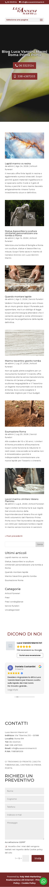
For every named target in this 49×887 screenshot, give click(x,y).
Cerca (40, 544)
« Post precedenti (13, 536)
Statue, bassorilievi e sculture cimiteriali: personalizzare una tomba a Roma (21, 233)
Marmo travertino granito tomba (23, 361)
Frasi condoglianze (14, 602)
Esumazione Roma (15, 431)
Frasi (7, 597)
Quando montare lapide (18, 296)
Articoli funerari (36, 504)
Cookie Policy (29, 883)
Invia (38, 858)
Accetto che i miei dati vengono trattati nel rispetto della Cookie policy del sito (24, 849)
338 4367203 (26, 76)
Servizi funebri (36, 299)
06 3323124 (26, 65)
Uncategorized (12, 610)
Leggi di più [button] (13, 690)
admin (11, 166)
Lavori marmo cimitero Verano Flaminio (22, 500)
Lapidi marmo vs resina (18, 163)
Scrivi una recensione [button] (30, 655)
